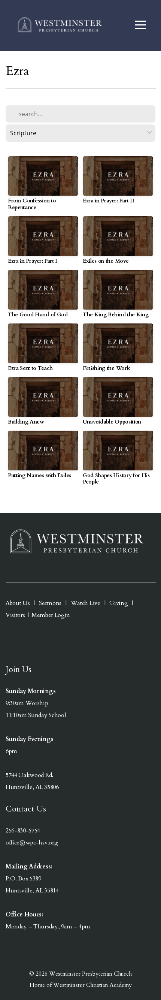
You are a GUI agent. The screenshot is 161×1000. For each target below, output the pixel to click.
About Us (18, 603)
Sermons (49, 603)
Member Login (50, 615)
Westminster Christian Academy (92, 985)
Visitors (15, 615)
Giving (118, 603)
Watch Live (85, 603)
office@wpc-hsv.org (32, 842)
